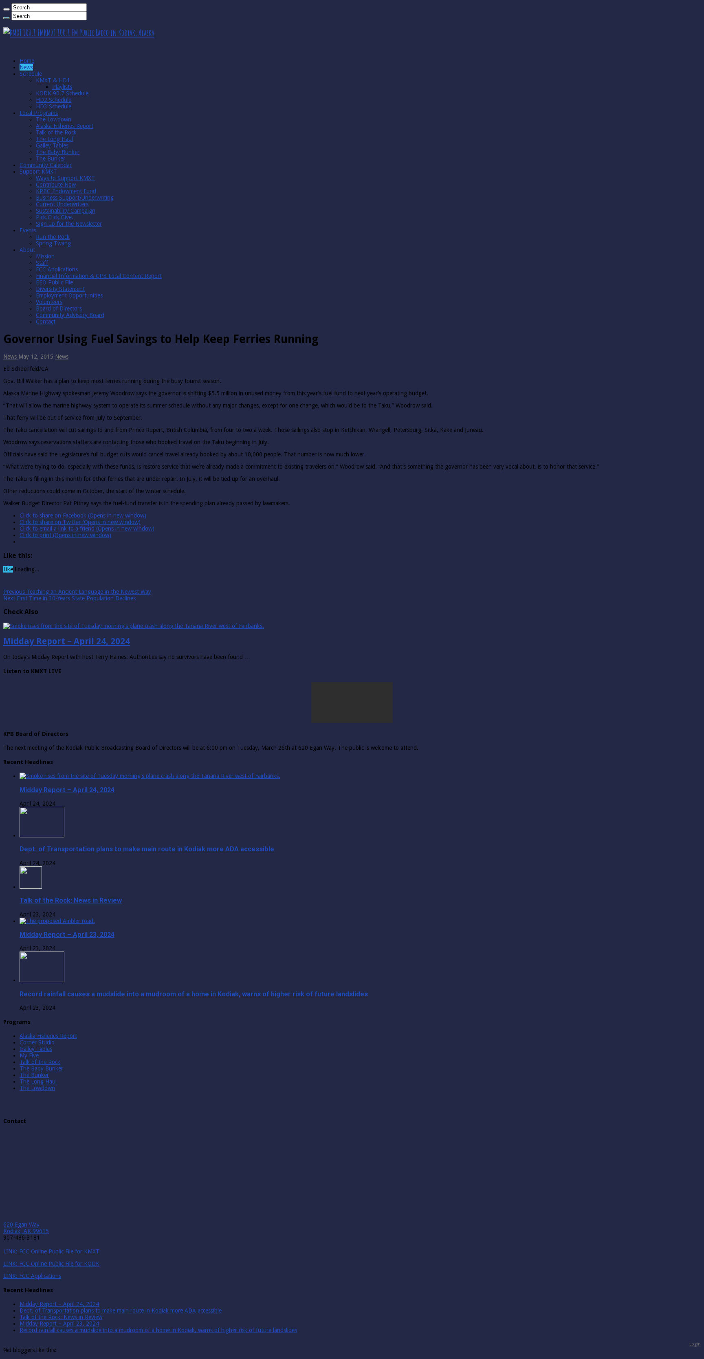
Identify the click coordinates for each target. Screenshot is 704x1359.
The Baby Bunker (57, 152)
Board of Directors (59, 308)
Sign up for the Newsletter (69, 223)
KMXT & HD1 (53, 80)
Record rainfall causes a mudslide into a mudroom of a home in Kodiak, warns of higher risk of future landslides (194, 994)
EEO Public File (54, 282)
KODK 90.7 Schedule (62, 93)
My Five (29, 1055)
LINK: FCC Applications (32, 1276)
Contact (45, 321)
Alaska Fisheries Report (64, 126)
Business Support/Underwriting (75, 197)
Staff (42, 263)
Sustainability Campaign (65, 210)
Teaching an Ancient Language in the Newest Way (77, 591)
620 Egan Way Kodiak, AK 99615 (26, 1227)
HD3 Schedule (53, 106)
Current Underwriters (62, 204)
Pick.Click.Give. (54, 217)
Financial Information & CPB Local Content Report (99, 276)
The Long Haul (54, 139)
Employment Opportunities (69, 295)
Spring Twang (53, 243)
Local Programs (39, 113)
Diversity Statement (60, 289)
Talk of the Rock (56, 132)
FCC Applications (57, 269)
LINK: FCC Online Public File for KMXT (51, 1251)
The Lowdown (53, 119)
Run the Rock (53, 236)
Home (27, 60)
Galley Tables (52, 145)
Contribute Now (56, 184)
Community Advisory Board (70, 315)
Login (695, 1344)
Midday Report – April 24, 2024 (66, 641)
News (26, 67)
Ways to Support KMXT (65, 178)
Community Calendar (46, 165)
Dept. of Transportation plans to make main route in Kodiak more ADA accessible (147, 849)
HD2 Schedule (53, 100)
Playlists (62, 87)
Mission (45, 256)
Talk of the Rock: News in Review (71, 900)
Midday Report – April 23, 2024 (67, 934)
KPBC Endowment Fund (66, 191)
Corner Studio (37, 1042)
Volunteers (49, 302)
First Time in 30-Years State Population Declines (69, 598)
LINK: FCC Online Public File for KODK (51, 1263)
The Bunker (50, 158)
